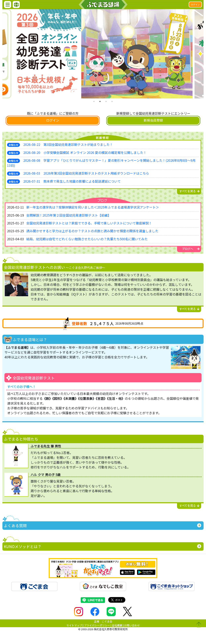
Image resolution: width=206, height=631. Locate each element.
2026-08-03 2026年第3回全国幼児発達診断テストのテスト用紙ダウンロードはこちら (86, 173)
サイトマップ (74, 625)
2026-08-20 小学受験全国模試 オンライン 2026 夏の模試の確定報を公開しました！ (84, 152)
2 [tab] (100, 101)
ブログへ (187, 248)
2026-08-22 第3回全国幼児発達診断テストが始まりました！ (68, 144)
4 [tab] (112, 101)
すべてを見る (187, 191)
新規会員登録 (153, 120)
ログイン (195, 4)
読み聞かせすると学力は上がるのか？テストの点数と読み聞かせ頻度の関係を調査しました (92, 230)
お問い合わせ (132, 625)
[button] (7, 4)
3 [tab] (106, 101)
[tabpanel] (103, 53)
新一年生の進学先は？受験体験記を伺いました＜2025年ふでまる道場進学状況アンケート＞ (92, 207)
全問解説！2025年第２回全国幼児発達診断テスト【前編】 (68, 215)
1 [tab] (94, 101)
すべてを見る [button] (187, 309)
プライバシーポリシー (97, 625)
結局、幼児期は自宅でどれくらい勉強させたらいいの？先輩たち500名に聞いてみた (87, 238)
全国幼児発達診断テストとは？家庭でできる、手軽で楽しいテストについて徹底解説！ (89, 223)
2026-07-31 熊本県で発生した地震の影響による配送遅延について (72, 181)
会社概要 (117, 625)
